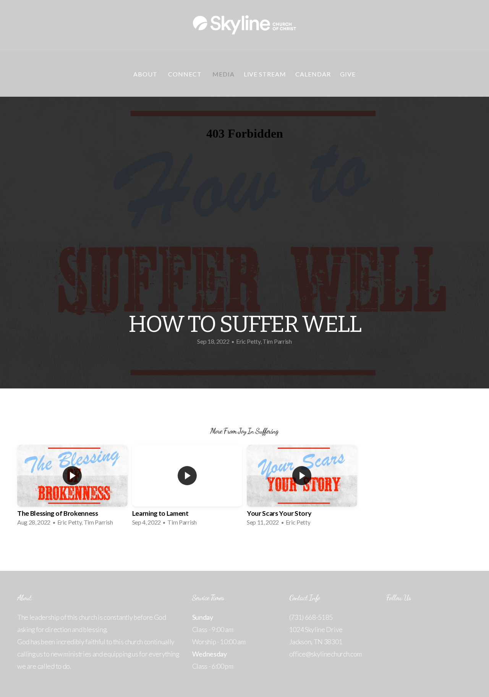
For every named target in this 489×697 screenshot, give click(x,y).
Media (223, 74)
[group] (72, 488)
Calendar (313, 74)
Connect (185, 74)
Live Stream (265, 74)
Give (348, 74)
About (146, 74)
